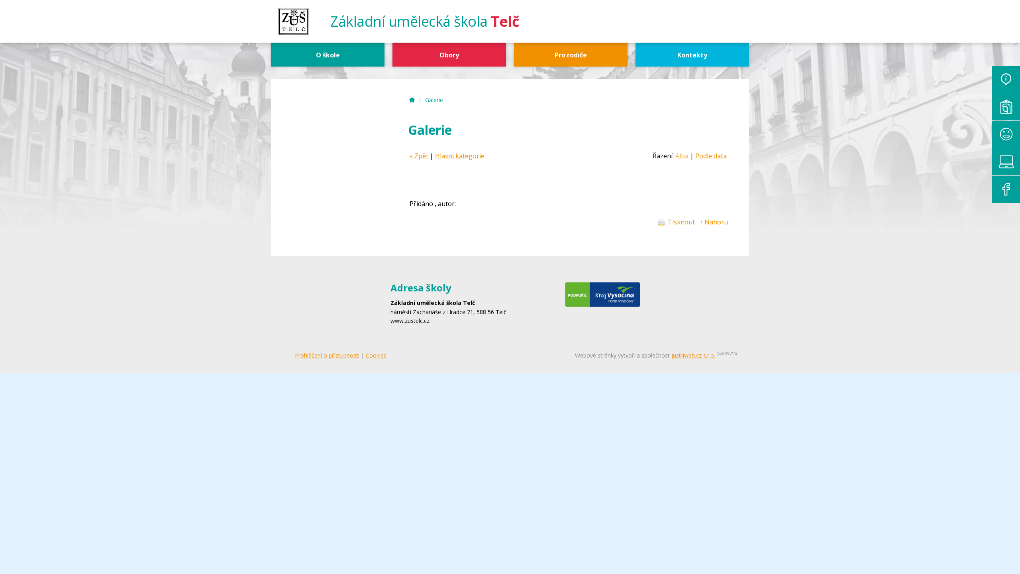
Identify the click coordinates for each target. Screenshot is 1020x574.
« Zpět (419, 155)
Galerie (434, 100)
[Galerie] (1006, 106)
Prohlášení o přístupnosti (327, 355)
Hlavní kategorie (459, 155)
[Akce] (1006, 134)
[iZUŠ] (1006, 161)
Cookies (376, 355)
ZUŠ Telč (412, 100)
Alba (681, 155)
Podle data (711, 155)
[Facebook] (1006, 189)
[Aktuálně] (1006, 79)
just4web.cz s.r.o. (693, 355)
